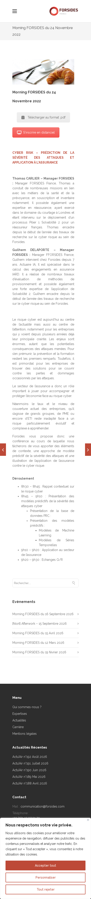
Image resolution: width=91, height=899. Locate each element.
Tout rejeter (46, 889)
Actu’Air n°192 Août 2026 (29, 757)
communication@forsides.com (42, 806)
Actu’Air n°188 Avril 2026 (29, 783)
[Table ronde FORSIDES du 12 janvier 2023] (88, 449)
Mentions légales (24, 733)
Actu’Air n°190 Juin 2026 (29, 770)
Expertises (19, 713)
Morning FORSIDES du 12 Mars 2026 (38, 642)
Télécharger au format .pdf (46, 117)
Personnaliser (46, 877)
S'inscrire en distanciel (39, 132)
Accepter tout (45, 865)
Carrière (18, 727)
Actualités (19, 720)
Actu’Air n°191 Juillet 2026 (30, 763)
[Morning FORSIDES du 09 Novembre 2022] (3, 449)
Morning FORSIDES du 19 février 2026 (39, 652)
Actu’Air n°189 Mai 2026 (29, 776)
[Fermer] (88, 820)
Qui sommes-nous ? (27, 707)
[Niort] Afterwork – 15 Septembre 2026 (39, 623)
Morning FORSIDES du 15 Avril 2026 (37, 633)
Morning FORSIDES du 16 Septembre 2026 (43, 614)
